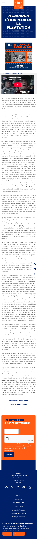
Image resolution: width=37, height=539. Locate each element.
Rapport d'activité (18, 480)
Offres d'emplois (18, 477)
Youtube (23, 487)
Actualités (18, 499)
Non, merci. (19, 534)
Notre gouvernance (18, 516)
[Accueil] (18, 4)
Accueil (18, 495)
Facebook (34, 264)
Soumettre (9, 455)
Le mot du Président (18, 510)
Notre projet (19, 506)
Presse (18, 482)
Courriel (7, 427)
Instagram (30, 487)
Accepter (7, 534)
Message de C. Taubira (18, 513)
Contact (18, 473)
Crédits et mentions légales (18, 475)
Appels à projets (18, 502)
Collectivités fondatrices (18, 520)
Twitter (34, 274)
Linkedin (34, 269)
